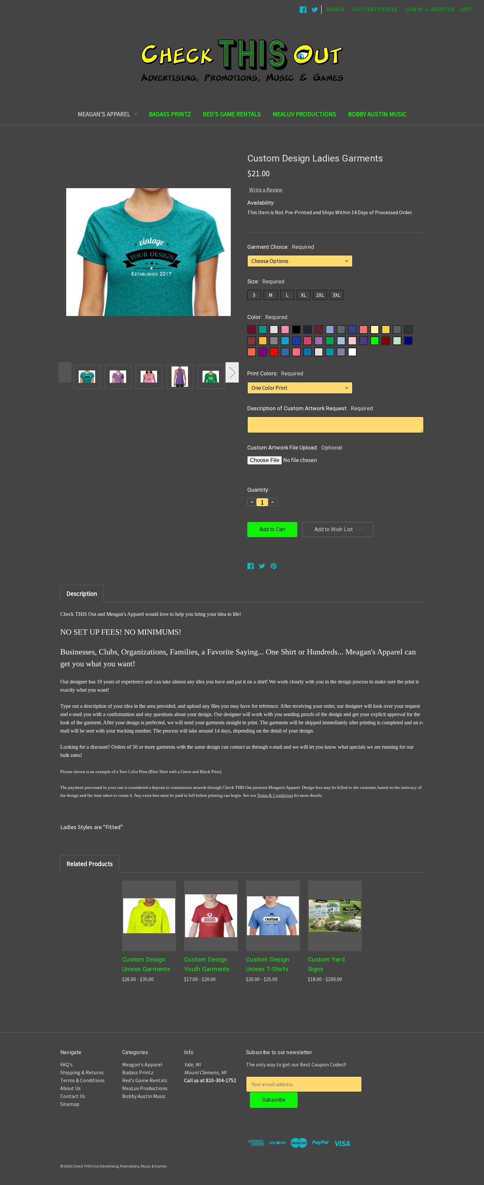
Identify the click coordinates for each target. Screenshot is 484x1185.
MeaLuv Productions (304, 114)
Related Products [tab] (90, 864)
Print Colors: (275, 373)
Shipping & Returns (82, 1072)
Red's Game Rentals (232, 114)
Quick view (149, 915)
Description (82, 593)
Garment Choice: (280, 247)
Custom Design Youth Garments (207, 964)
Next (232, 372)
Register (442, 9)
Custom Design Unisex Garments (146, 964)
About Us (70, 1088)
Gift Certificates (375, 9)
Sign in (414, 9)
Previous (64, 372)
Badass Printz (170, 114)
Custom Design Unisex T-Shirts (267, 964)
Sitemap (69, 1104)
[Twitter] (262, 566)
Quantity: (258, 489)
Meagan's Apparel (104, 114)
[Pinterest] (273, 566)
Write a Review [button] (265, 189)
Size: (265, 281)
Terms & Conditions (275, 795)
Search (335, 9)
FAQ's (66, 1064)
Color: (267, 317)
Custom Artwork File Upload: (294, 447)
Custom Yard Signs (326, 964)
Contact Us (72, 1096)
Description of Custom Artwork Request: (310, 408)
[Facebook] (250, 566)
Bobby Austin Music (377, 114)
